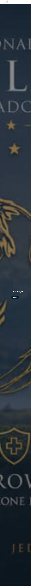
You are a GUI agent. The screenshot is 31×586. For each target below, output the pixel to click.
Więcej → (15, 297)
